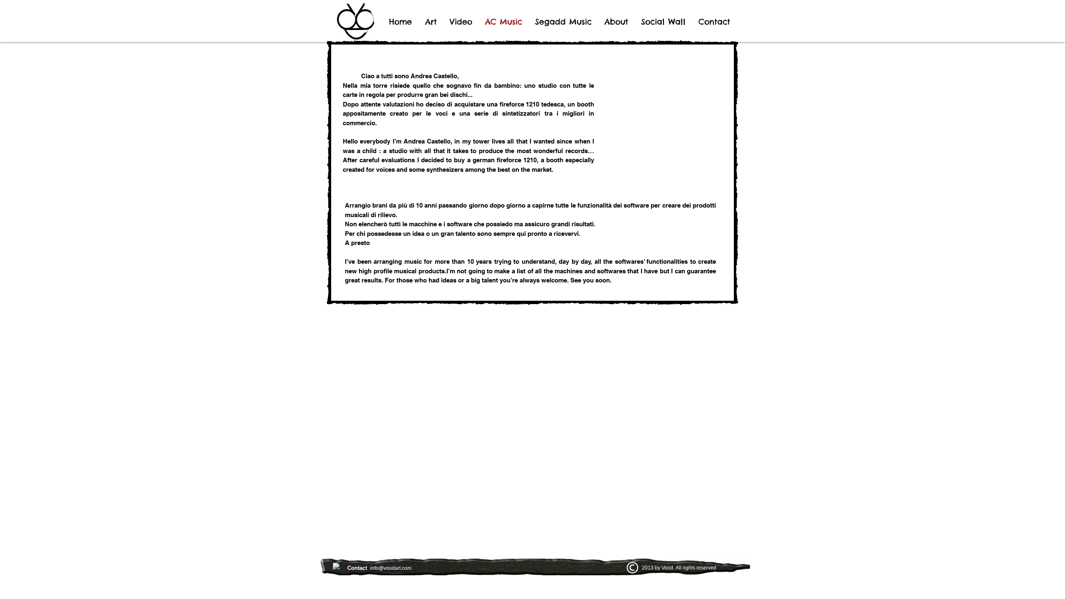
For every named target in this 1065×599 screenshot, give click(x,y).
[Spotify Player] (419, 340)
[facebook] (336, 566)
